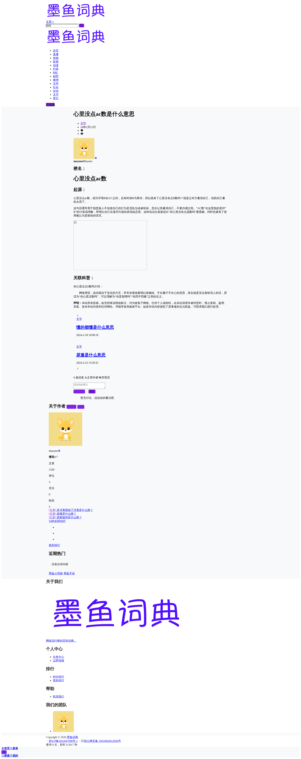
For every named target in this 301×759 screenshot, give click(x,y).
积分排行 (58, 676)
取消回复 (79, 391)
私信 (81, 406)
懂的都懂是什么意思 (95, 327)
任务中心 (58, 656)
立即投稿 (58, 660)
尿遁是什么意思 (91, 355)
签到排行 (54, 545)
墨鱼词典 (72, 737)
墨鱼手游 (69, 573)
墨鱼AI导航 (56, 573)
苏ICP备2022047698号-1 (63, 740)
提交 (92, 391)
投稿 (52, 104)
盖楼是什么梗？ (62, 513)
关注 (73, 406)
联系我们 (58, 696)
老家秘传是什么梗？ (65, 517)
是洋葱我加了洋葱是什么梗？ (71, 510)
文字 (83, 123)
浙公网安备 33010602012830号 (102, 740)
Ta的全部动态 (57, 521)
